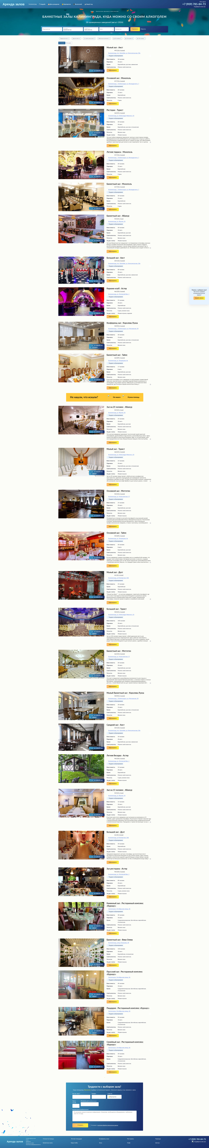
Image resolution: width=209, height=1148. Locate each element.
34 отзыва (120, 575)
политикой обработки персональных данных (107, 1125)
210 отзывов (120, 494)
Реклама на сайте (30, 1143)
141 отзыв (120, 219)
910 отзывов (120, 326)
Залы (100, 1143)
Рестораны (130, 1138)
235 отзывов (120, 113)
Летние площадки (76, 1138)
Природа (158, 1138)
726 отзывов (120, 81)
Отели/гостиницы (48, 1138)
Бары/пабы (74, 1143)
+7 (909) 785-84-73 (194, 4)
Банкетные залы (48, 1143)
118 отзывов (120, 50)
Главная (92, 11)
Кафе (128, 1143)
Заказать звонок (199, 298)
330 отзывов (120, 291)
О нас (27, 1139)
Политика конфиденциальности (33, 1144)
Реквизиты (28, 1141)
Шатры (157, 1143)
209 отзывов (120, 358)
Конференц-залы (104, 1138)
